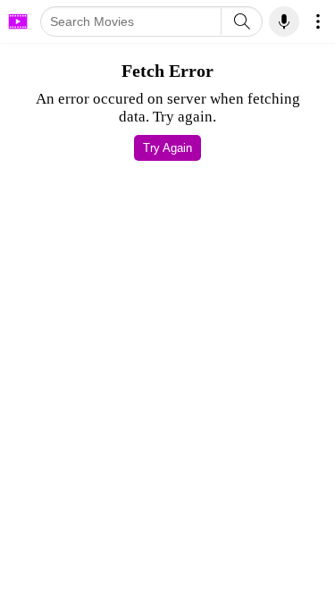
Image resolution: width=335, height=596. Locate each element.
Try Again (167, 148)
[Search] (242, 21)
